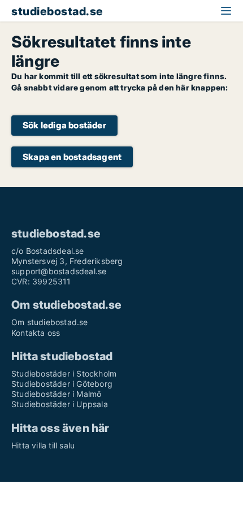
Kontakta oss (35, 333)
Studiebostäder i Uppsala (59, 404)
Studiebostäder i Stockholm (63, 373)
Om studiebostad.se (49, 322)
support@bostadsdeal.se (58, 271)
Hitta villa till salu (43, 445)
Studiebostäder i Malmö (56, 394)
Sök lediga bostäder (64, 125)
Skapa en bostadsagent (72, 157)
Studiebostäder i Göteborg (61, 383)
